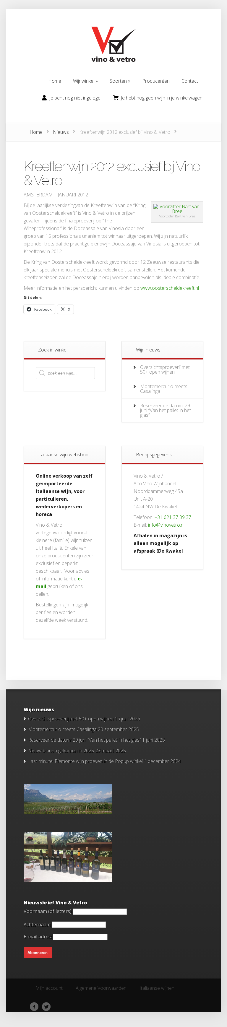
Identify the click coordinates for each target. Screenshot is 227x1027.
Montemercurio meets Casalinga (163, 388)
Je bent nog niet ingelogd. (75, 97)
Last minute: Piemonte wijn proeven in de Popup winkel (85, 761)
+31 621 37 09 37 (173, 517)
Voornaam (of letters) (48, 911)
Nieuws (61, 132)
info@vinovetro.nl (166, 525)
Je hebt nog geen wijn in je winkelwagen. (162, 97)
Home (36, 132)
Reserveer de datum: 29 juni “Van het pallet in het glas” (165, 410)
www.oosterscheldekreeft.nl (169, 288)
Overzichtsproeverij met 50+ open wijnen (165, 369)
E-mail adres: (38, 936)
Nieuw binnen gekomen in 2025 (61, 750)
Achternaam (37, 924)
